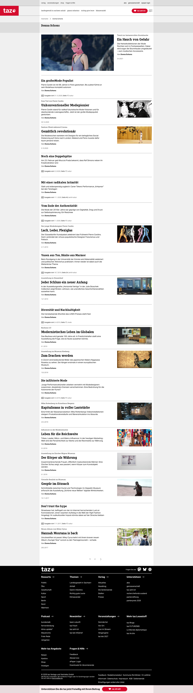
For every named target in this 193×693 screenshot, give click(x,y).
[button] (150, 11)
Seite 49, (69, 197)
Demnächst (103, 622)
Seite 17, (68, 96)
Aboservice (74, 658)
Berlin (43, 600)
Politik (43, 583)
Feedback (74, 654)
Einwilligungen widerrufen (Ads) (111, 682)
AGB (131, 678)
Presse (101, 597)
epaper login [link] (145, 3)
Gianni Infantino (76, 590)
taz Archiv (131, 633)
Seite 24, (69, 273)
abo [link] (125, 3)
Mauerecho (46, 633)
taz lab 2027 (103, 636)
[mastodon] (139, 570)
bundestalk (45, 622)
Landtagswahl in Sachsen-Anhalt (81, 584)
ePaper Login (75, 661)
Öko (43, 586)
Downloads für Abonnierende (82, 665)
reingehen (45, 640)
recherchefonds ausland (137, 593)
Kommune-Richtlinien (132, 675)
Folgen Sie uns (131, 570)
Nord (43, 604)
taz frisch (73, 626)
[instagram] (150, 570)
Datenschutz (112, 678)
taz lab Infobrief (76, 633)
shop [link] (62, 3)
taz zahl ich (131, 590)
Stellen (101, 593)
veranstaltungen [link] (53, 3)
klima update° (47, 629)
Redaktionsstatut (114, 675)
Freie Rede (45, 636)
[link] (54, 11)
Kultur (43, 593)
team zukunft (75, 622)
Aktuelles (102, 583)
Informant (102, 678)
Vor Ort (101, 626)
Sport (43, 597)
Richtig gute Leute (77, 593)
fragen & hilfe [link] (70, 3)
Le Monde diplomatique (137, 630)
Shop (43, 662)
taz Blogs (130, 623)
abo (128, 583)
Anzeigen (45, 666)
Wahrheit (45, 608)
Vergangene (103, 633)
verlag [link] (43, 3)
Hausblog (102, 586)
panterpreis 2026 (134, 600)
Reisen (44, 655)
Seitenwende (138, 678)
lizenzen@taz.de (57, 678)
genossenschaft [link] (134, 3)
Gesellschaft (46, 590)
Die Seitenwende (105, 590)
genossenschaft (133, 586)
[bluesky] (145, 570)
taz (48, 569)
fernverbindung (47, 626)
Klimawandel (75, 597)
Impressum (123, 678)
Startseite (44, 19)
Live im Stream (104, 629)
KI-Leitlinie (146, 675)
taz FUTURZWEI (133, 626)
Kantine (44, 658)
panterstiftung (133, 597)
